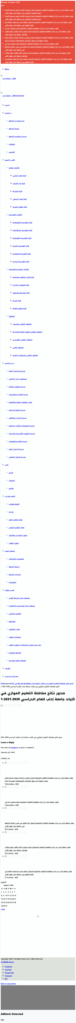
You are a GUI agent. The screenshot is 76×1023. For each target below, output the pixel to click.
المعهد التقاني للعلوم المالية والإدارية (27, 332)
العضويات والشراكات (16, 559)
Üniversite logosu (46, 952)
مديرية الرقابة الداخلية (17, 410)
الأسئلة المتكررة (15, 652)
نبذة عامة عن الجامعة (16, 120)
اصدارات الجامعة (15, 574)
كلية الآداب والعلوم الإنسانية (23, 277)
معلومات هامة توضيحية (17, 660)
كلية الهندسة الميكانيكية (22, 230)
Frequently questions (27, 940)
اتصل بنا (49, 928)
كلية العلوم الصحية (20, 206)
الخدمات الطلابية (9, 590)
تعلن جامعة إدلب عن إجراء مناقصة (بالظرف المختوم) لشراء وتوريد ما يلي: (32, 28)
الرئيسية (7, 105)
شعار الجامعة (49, 924)
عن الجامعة (8, 113)
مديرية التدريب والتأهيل (17, 418)
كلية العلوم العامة (19, 308)
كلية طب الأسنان (19, 183)
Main (8, 933)
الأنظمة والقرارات (10, 496)
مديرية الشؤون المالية (17, 386)
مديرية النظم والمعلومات (18, 441)
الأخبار (6, 465)
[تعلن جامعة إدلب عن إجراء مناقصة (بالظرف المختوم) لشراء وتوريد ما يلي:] (16, 787)
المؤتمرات (12, 582)
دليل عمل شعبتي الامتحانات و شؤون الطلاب (25, 645)
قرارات (11, 512)
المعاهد (12, 316)
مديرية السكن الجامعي (17, 457)
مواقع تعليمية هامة (20, 921)
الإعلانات (12, 480)
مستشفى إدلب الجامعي (18, 378)
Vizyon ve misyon (7, 952)
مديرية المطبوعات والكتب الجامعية (22, 425)
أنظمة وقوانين (14, 504)
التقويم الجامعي (15, 613)
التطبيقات (7, 668)
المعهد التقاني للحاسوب (22, 324)
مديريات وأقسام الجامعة (18, 136)
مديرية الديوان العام (16, 449)
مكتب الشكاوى (14, 629)
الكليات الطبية (14, 167)
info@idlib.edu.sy (7, 962)
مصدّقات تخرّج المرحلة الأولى (19, 598)
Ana (7, 948)
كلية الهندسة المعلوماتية (22, 222)
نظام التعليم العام (15, 519)
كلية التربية (17, 300)
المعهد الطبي (18, 347)
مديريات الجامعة (9, 363)
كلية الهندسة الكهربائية (22, 238)
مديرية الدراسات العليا (17, 371)
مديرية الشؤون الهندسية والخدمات (22, 433)
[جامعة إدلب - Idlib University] (10, 86)
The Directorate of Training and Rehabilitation (57, 933)
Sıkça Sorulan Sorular (23, 952)
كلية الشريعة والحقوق (21, 292)
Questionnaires (8, 945)
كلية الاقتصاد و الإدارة (21, 285)
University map (27, 945)
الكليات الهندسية (15, 214)
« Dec (3, 909)
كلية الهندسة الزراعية (21, 261)
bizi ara (46, 955)
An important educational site (27, 933)
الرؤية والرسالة (6, 924)
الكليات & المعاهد (10, 160)
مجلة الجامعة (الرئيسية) (12, 676)
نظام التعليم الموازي (16, 527)
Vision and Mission (8, 940)
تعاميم (11, 488)
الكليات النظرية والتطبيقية (19, 269)
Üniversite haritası (23, 955)
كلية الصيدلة (17, 191)
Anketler (7, 955)
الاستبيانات (7, 928)
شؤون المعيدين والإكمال (18, 535)
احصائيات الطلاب (15, 637)
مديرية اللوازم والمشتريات (18, 394)
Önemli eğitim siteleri (23, 948)
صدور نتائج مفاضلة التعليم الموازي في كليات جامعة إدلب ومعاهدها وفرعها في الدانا (42, 683)
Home (3, 683)
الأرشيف (12, 152)
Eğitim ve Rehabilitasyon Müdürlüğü (46, 948)
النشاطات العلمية (10, 551)
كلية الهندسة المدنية (21, 246)
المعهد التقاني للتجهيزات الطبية (25, 355)
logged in (14, 747)
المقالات (12, 144)
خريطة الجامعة (14, 566)
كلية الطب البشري (19, 175)
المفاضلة (12, 621)
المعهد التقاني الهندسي (22, 339)
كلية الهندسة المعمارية (22, 253)
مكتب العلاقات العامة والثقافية (20, 402)
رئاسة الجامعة (14, 128)
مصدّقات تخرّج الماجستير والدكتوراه (22, 605)
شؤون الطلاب (14, 543)
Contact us (57, 945)
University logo (57, 940)
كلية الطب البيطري (20, 199)
